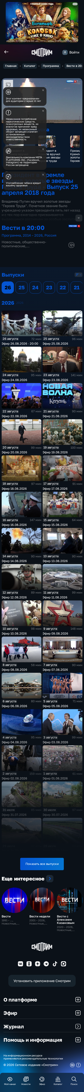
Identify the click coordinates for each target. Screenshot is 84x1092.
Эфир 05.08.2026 (55, 706)
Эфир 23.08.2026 (55, 380)
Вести (6, 916)
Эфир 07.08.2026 (55, 669)
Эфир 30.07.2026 (55, 814)
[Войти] (64, 52)
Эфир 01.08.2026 (55, 778)
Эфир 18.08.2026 (14, 488)
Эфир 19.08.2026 (55, 452)
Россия (50, 235)
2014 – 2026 (33, 235)
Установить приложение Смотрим (42, 981)
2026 (19, 303)
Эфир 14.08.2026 (14, 561)
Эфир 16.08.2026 (14, 525)
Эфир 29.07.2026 (14, 851)
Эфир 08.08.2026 (14, 669)
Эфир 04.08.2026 (14, 742)
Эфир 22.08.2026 (14, 416)
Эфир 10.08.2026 (14, 633)
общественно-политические (24, 244)
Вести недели (39, 916)
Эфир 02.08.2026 (14, 778)
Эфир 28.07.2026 (55, 851)
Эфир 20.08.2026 (14, 452)
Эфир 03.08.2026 (55, 742)
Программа (51, 65)
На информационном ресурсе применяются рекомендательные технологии (33, 1057)
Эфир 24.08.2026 (14, 380)
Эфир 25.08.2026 (55, 343)
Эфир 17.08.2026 (55, 488)
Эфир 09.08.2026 (55, 633)
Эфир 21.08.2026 (55, 416)
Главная (11, 65)
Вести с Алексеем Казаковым (65, 920)
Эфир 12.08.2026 (14, 597)
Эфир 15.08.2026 (55, 525)
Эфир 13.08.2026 (55, 561)
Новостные (11, 242)
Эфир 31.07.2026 (14, 814)
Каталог (29, 65)
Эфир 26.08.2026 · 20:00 (20, 343)
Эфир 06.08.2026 (14, 706)
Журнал (13, 1026)
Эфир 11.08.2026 (55, 597)
